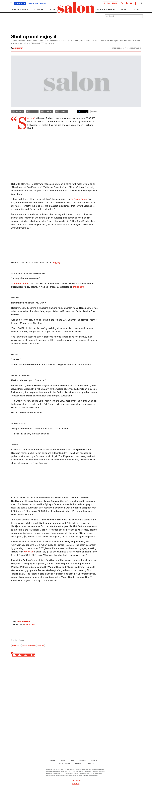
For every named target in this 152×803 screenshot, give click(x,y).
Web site (28, 552)
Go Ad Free (90, 764)
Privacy (94, 760)
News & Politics (20, 10)
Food (52, 10)
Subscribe (20, 3)
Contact (82, 760)
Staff (72, 760)
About (63, 760)
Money (124, 10)
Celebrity (15, 645)
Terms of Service (63, 764)
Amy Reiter (18, 48)
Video (137, 10)
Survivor (40, 645)
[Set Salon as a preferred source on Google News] (83, 111)
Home (52, 760)
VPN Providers (76, 780)
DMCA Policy (76, 784)
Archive (78, 764)
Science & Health (106, 10)
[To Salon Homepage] (76, 7)
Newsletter (110, 3)
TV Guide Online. (78, 199)
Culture (38, 10)
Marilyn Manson (28, 645)
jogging (56, 263)
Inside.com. (79, 287)
